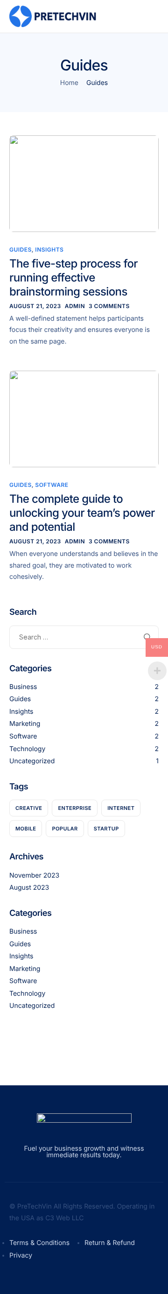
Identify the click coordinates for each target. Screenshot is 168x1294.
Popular (64, 828)
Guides (20, 249)
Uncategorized (32, 761)
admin (75, 305)
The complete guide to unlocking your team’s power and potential (82, 513)
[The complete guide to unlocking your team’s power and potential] (84, 418)
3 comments (109, 305)
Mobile (25, 828)
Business (23, 687)
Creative (28, 808)
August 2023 (29, 888)
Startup (106, 828)
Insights (49, 249)
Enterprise (74, 808)
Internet (120, 808)
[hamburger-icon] (144, 16)
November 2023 (34, 875)
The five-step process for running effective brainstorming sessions (73, 277)
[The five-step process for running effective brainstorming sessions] (84, 182)
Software (51, 484)
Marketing (24, 724)
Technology (27, 749)
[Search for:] (84, 637)
